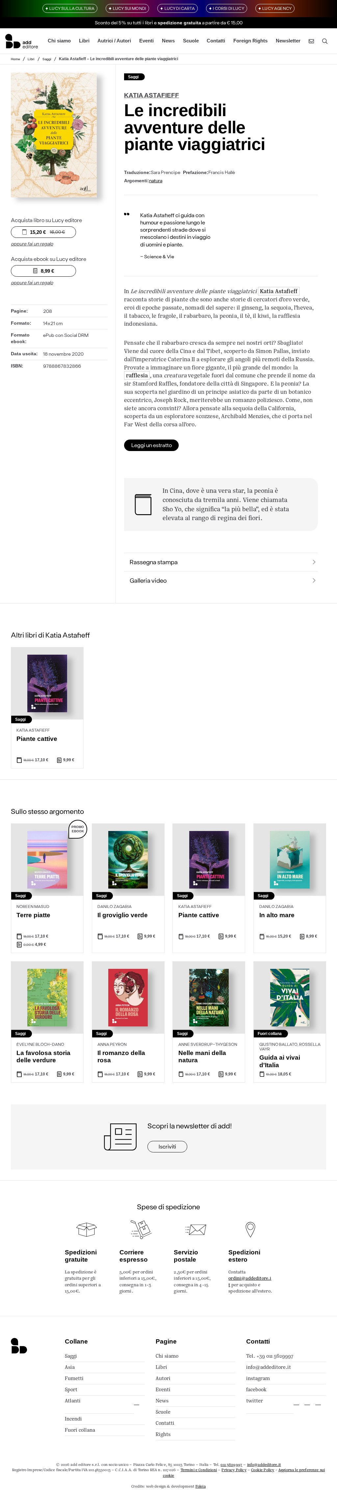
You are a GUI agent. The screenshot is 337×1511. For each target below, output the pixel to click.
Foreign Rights (250, 40)
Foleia (200, 1486)
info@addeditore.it (268, 1367)
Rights (163, 1434)
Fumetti (74, 1378)
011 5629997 (231, 1464)
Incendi (73, 1418)
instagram (258, 1378)
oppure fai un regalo (32, 243)
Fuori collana (80, 1429)
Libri (84, 40)
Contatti (216, 40)
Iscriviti (167, 1146)
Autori (163, 1378)
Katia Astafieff (279, 291)
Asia (70, 1367)
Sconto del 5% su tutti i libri (124, 22)
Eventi (146, 40)
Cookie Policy (262, 1470)
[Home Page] (21, 41)
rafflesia (137, 375)
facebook (256, 1389)
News (168, 40)
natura (155, 180)
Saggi (46, 59)
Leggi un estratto (151, 445)
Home (15, 59)
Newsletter (288, 40)
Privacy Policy (233, 1470)
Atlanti (73, 1400)
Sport (71, 1389)
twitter (254, 1400)
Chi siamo (59, 40)
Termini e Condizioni (199, 1470)
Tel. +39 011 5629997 (269, 1355)
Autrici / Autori (114, 40)
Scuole (191, 40)
